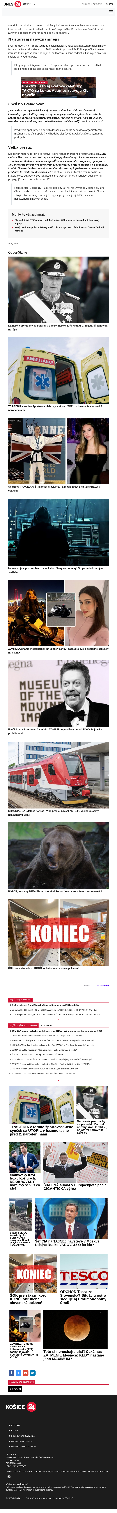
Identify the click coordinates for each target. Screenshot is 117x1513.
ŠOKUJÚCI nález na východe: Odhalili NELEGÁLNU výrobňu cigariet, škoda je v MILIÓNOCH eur (54, 1009)
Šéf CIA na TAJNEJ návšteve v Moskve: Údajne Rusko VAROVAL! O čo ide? (44, 1049)
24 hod (49, 1025)
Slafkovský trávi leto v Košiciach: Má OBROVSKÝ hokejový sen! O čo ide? (44, 1073)
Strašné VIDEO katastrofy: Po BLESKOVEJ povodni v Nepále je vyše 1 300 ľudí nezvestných (52, 1059)
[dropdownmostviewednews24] (58, 1081)
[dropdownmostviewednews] (58, 1020)
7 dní (41, 1025)
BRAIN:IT (69, 1498)
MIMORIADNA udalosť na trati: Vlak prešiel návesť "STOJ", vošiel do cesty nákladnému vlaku (53, 1045)
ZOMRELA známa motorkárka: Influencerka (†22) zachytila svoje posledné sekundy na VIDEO (57, 1031)
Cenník (14, 1430)
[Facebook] (11, 1373)
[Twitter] (18, 1373)
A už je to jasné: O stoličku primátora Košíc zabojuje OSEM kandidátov (46, 1005)
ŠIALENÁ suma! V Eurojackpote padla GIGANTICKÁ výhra (37, 1054)
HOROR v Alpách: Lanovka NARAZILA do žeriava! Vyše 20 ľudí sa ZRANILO (45, 1068)
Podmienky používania (23, 1436)
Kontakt (15, 1425)
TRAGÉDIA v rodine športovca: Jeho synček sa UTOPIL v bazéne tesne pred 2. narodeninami (53, 1040)
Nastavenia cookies (21, 1441)
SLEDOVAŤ (15, 1389)
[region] (33, 4)
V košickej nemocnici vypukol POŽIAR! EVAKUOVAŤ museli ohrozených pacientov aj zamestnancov (56, 1014)
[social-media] (8, 1477)
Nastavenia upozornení (23, 1446)
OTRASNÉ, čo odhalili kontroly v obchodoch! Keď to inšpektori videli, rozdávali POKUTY (51, 1064)
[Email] (25, 1373)
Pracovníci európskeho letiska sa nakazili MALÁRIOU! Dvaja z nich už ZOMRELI (47, 1035)
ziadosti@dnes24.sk (99, 1471)
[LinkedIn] (33, 1373)
